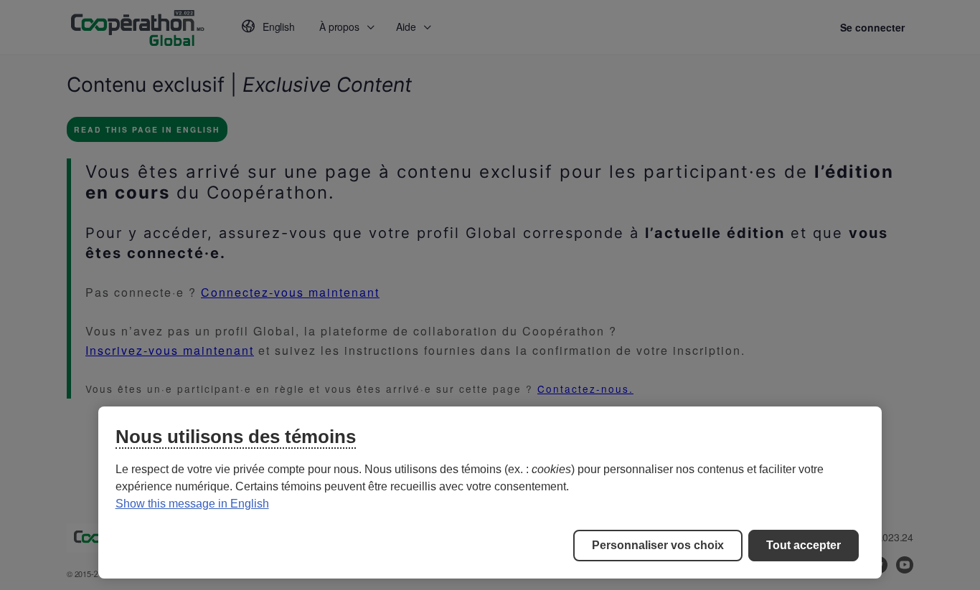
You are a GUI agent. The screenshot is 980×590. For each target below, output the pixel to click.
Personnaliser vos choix (658, 545)
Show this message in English (192, 504)
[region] (490, 492)
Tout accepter (803, 545)
